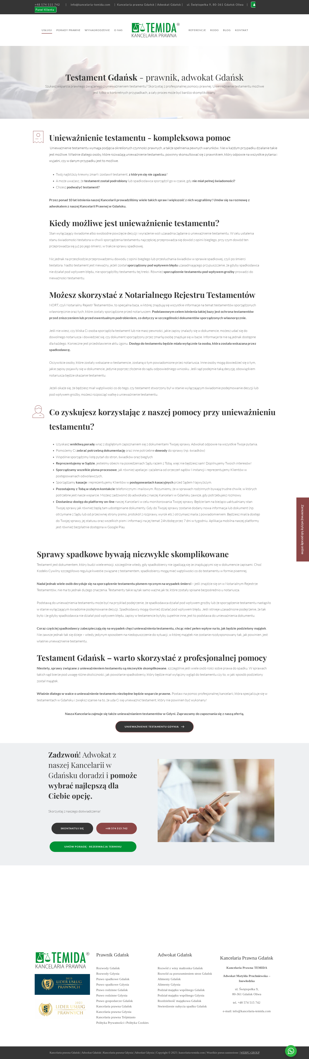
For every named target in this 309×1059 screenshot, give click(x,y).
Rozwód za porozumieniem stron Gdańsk (185, 973)
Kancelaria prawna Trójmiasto (116, 1017)
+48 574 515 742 (47, 4)
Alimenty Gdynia (169, 984)
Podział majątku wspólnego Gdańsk (181, 990)
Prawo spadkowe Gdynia (112, 984)
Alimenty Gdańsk (169, 979)
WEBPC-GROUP (250, 1052)
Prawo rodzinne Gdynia (111, 995)
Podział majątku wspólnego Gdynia (181, 995)
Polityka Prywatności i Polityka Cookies (122, 1022)
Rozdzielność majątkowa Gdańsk (179, 1001)
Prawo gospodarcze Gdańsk (114, 1001)
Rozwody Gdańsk (108, 968)
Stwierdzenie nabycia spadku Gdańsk (182, 1006)
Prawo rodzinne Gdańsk (112, 990)
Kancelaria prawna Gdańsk (114, 1006)
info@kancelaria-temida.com (90, 4)
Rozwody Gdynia (107, 973)
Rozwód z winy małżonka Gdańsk (180, 968)
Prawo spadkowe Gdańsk (112, 979)
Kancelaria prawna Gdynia (113, 1011)
